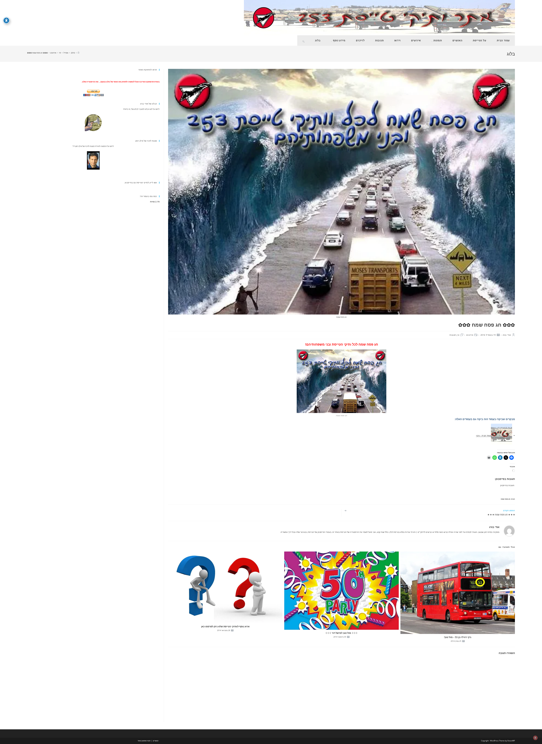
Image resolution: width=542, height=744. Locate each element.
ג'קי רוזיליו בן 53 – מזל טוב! (457, 637)
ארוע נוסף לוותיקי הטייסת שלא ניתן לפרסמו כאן (225, 626)
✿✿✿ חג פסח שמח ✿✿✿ (37, 53)
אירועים (469, 335)
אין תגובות (454, 335)
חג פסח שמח (505, 499)
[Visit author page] (509, 530)
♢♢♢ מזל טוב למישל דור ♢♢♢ (341, 633)
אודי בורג (507, 335)
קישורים (155, 740)
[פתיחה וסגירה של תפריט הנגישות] (6, 20)
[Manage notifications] (535, 738)
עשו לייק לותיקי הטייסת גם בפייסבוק (141, 182)
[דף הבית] (78, 53)
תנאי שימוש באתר (144, 740)
